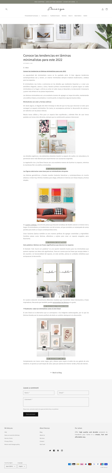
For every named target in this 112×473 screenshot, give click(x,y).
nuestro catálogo (31, 225)
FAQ (6, 432)
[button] (6, 9)
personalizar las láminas (61, 302)
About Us (42, 435)
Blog (41, 432)
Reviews (42, 438)
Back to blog (57, 373)
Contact (42, 441)
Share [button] (27, 67)
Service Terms (9, 438)
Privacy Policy (9, 441)
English (21, 466)
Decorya (105, 467)
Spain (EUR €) (9, 466)
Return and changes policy (12, 444)
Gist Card (42, 444)
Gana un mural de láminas (12, 435)
